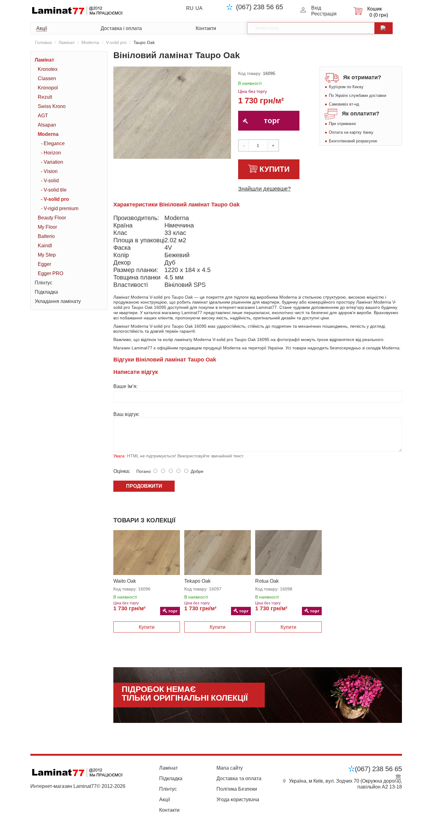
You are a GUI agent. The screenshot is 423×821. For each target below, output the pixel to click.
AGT (43, 115)
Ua (199, 8)
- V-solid (50, 180)
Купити (274, 169)
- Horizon (51, 152)
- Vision (49, 171)
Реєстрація (324, 13)
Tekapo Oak (197, 581)
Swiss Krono (52, 106)
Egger (44, 264)
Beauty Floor (52, 217)
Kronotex (48, 69)
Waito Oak (124, 581)
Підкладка (46, 292)
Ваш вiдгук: (126, 414)
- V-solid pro (55, 199)
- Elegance (53, 143)
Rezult (45, 97)
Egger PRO (50, 273)
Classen (47, 78)
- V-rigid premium (59, 208)
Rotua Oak (267, 581)
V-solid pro (116, 42)
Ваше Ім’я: (125, 386)
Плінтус (43, 282)
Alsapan (47, 124)
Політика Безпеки (236, 789)
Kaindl (45, 245)
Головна (43, 42)
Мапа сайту (229, 768)
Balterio (46, 236)
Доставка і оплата (121, 28)
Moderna (90, 42)
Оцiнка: (121, 471)
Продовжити (144, 486)
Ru (190, 8)
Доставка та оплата (238, 778)
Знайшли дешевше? (264, 189)
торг (272, 120)
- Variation (52, 162)
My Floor (47, 227)
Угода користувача (237, 799)
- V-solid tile (54, 189)
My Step (47, 254)
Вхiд (316, 8)
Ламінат (67, 42)
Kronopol (48, 87)
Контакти (206, 28)
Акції (41, 28)
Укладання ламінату (58, 301)
